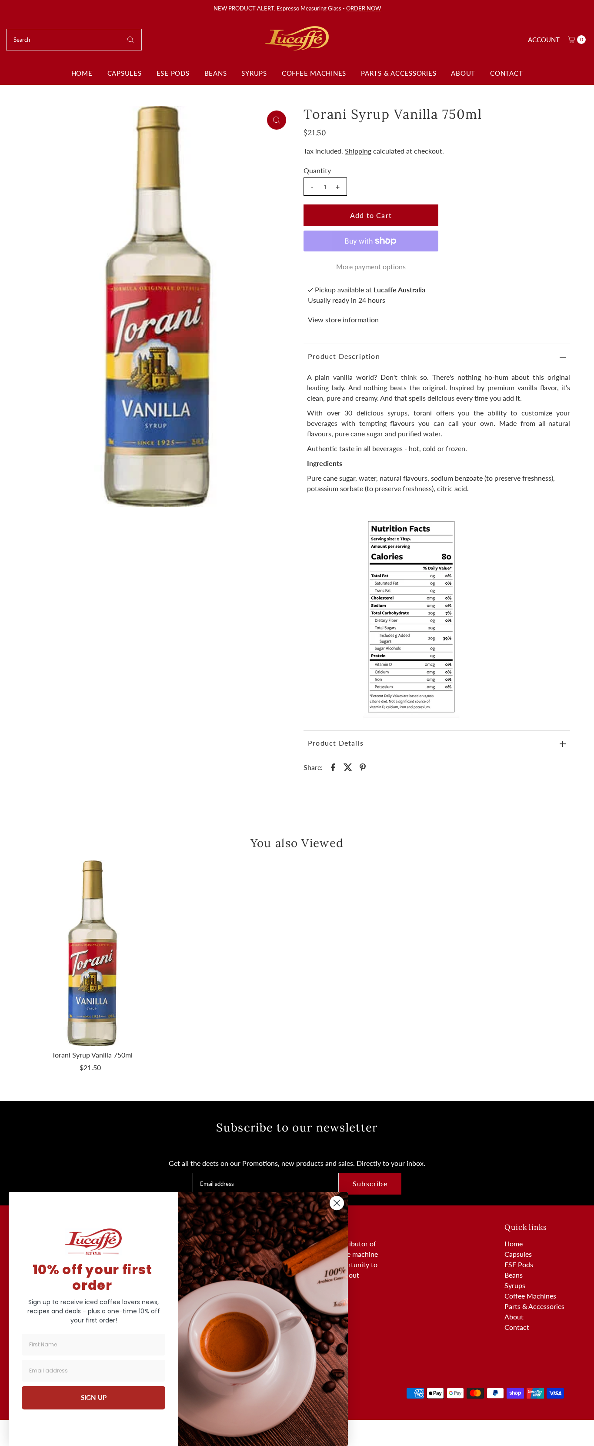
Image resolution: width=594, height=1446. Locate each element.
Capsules (124, 73)
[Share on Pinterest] (362, 766)
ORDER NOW (363, 8)
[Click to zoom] (276, 120)
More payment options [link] (371, 266)
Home (82, 73)
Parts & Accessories (398, 73)
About (463, 73)
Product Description (344, 356)
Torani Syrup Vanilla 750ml (92, 1055)
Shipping (358, 151)
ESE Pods (173, 73)
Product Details (336, 743)
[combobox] (74, 39)
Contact (506, 73)
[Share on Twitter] (347, 766)
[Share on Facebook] (333, 766)
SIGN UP (94, 1397)
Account (544, 40)
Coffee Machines (314, 73)
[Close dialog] (336, 1203)
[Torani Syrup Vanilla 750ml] (92, 953)
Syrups (254, 73)
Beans (215, 73)
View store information (343, 319)
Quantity (317, 170)
